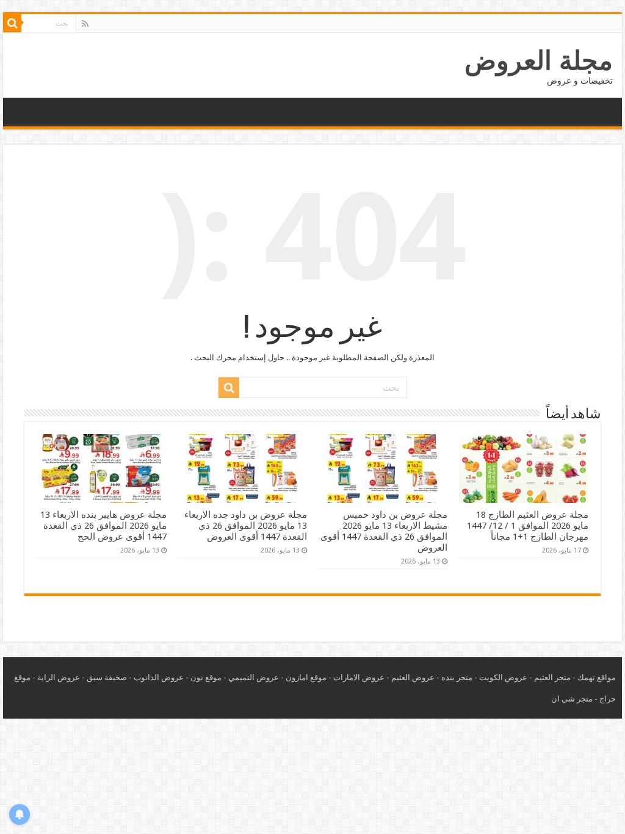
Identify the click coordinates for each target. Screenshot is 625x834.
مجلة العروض (538, 60)
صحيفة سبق (107, 677)
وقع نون (203, 677)
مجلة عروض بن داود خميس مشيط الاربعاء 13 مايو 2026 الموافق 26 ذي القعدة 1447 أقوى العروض (383, 531)
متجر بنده (456, 677)
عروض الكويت (503, 677)
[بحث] (12, 23)
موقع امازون (306, 677)
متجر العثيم (552, 677)
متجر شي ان (572, 698)
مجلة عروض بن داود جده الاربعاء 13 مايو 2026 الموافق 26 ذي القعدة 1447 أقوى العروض (245, 525)
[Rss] (85, 23)
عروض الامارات (359, 677)
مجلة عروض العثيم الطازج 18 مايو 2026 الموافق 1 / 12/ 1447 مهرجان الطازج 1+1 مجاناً (527, 525)
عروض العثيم (413, 677)
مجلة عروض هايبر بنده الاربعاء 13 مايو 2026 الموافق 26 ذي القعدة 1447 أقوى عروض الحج (103, 525)
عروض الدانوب (159, 677)
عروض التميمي (253, 677)
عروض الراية (58, 677)
